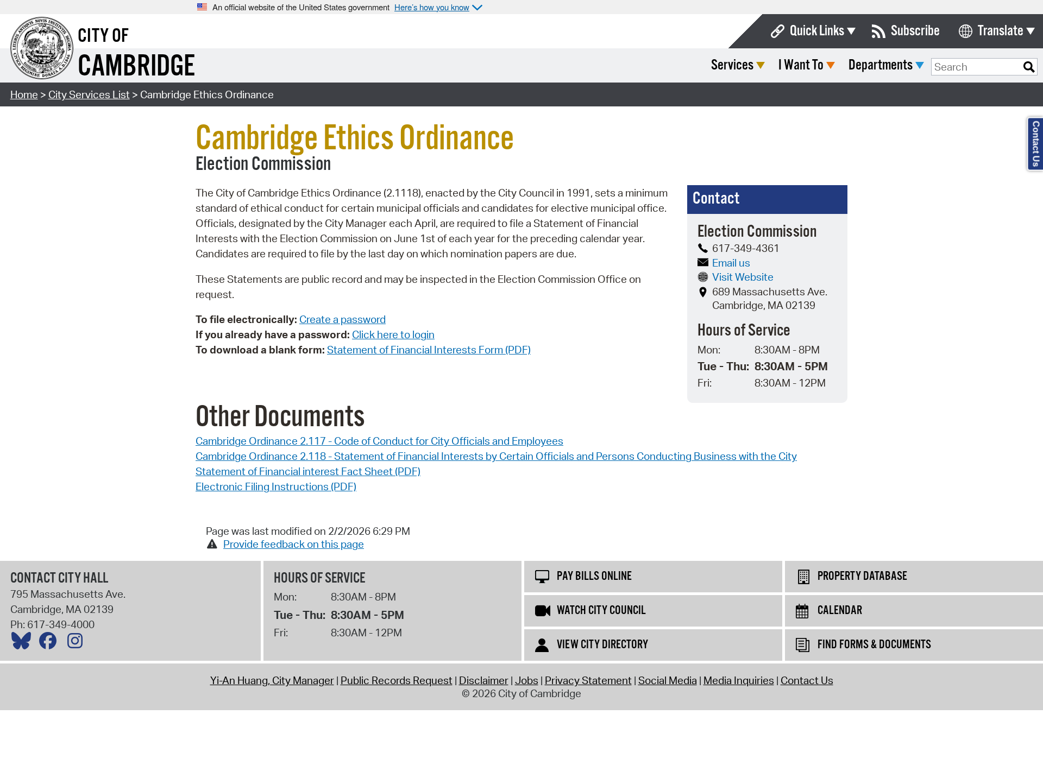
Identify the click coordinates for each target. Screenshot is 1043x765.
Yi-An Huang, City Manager (272, 680)
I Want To (801, 65)
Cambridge (136, 67)
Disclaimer (483, 680)
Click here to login (393, 334)
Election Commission (263, 164)
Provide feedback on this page (293, 544)
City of (103, 36)
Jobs (526, 680)
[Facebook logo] (50, 643)
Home (24, 94)
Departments (881, 65)
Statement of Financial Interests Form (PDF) (429, 349)
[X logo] (23, 643)
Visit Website (743, 276)
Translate (1000, 31)
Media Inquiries (738, 680)
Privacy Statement (588, 680)
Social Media (667, 680)
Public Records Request (397, 680)
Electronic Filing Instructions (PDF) (276, 486)
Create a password (342, 319)
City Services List (89, 94)
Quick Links (817, 31)
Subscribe (915, 31)
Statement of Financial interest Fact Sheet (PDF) (308, 471)
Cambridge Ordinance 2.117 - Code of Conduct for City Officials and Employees (379, 440)
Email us (731, 262)
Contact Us (807, 680)
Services (732, 65)
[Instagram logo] (77, 643)
